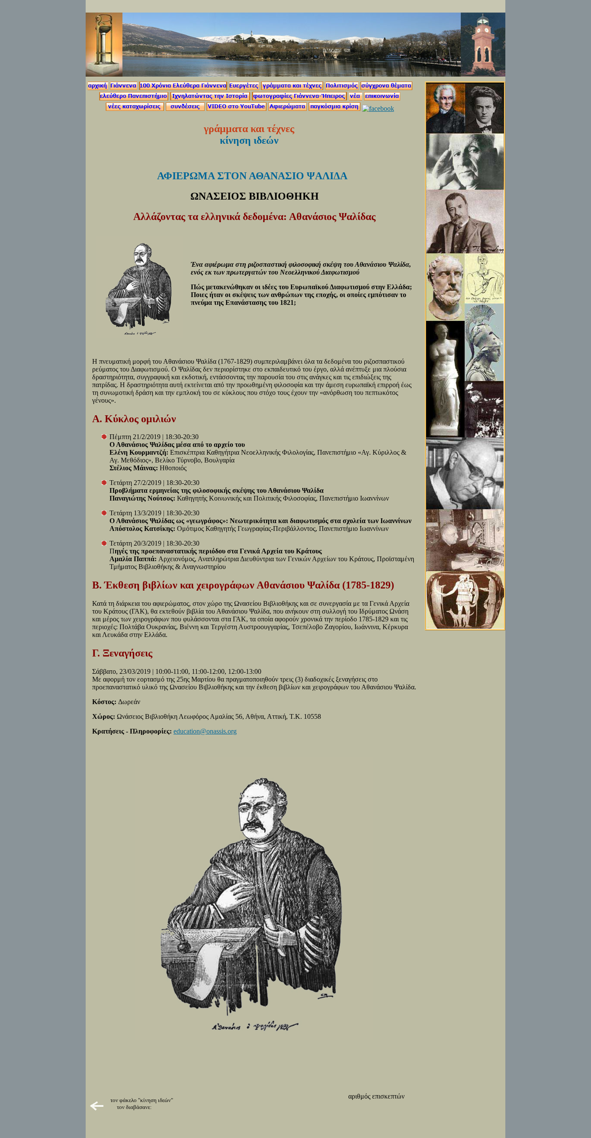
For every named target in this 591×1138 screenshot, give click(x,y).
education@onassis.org (205, 731)
